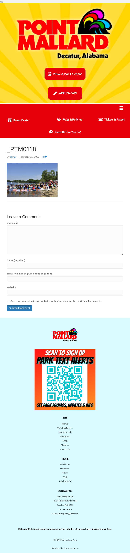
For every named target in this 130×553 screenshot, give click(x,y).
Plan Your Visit (65, 432)
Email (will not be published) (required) (29, 273)
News (65, 472)
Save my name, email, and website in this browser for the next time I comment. (55, 301)
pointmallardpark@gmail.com (65, 513)
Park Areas (65, 436)
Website (11, 287)
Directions (65, 468)
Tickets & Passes (65, 428)
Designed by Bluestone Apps (65, 548)
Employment (65, 481)
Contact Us (65, 449)
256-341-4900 (65, 509)
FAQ (65, 477)
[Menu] (123, 108)
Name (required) (16, 260)
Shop (65, 440)
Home (65, 423)
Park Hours (65, 464)
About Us (65, 445)
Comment (12, 223)
